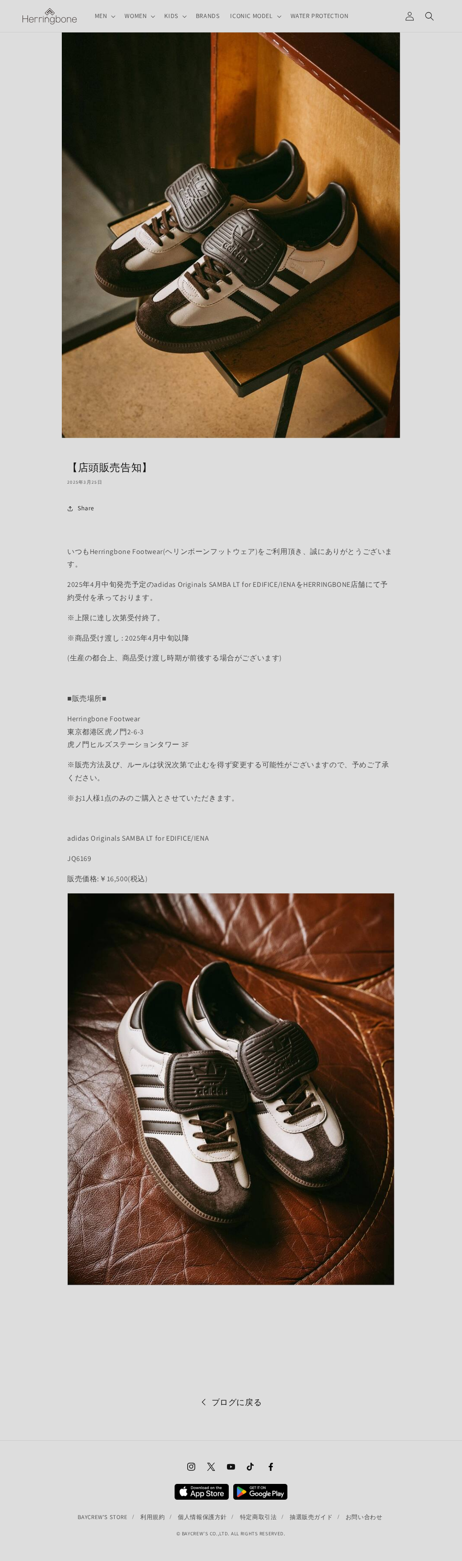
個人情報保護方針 (202, 1517)
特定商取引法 (258, 1517)
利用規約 (152, 1517)
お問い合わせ (364, 1517)
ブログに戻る (237, 1402)
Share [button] (86, 508)
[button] (104, 15)
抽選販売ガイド (311, 1517)
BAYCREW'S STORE (103, 1517)
